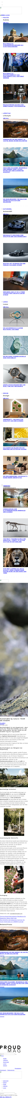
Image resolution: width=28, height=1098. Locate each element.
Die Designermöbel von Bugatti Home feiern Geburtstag (15, 477)
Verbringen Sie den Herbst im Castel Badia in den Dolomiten (15, 140)
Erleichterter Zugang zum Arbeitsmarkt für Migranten (14, 105)
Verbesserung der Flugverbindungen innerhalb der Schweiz (14, 510)
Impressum (3, 1070)
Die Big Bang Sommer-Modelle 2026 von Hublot (14, 357)
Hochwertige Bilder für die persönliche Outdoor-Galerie (15, 448)
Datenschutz (10, 1070)
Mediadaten (18, 1068)
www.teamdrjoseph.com (16, 913)
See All (6, 22)
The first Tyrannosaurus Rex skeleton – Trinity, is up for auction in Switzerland (14, 540)
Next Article (3, 920)
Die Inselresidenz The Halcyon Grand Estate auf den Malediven (15, 200)
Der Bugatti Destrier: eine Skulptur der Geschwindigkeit (15, 235)
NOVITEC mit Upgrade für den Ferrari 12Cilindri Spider (14, 264)
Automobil (7, 209)
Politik (6, 17)
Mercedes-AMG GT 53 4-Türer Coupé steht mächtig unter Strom (14, 293)
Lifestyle (6, 113)
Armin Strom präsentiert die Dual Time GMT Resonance (14, 385)
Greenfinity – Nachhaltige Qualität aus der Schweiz (13, 420)
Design (5, 393)
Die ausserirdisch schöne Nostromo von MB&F (13, 328)
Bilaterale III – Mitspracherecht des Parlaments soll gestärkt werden (13, 76)
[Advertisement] (14, 1031)
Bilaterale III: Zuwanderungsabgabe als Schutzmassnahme (13, 45)
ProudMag (2, 723)
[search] (15, 1054)
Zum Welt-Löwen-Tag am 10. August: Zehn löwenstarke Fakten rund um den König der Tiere (14, 571)
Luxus (5, 301)
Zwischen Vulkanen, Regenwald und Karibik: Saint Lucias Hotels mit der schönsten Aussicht (15, 170)
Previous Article (4, 916)
